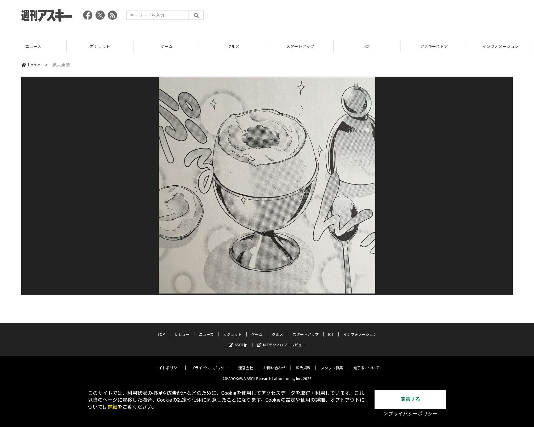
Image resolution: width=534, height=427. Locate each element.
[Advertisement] (400, 17)
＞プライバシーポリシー (410, 414)
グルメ (233, 46)
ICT (367, 46)
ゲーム (167, 46)
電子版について (366, 367)
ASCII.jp (241, 344)
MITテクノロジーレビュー (284, 344)
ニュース (33, 46)
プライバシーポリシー (209, 367)
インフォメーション (500, 46)
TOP (161, 334)
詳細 (112, 407)
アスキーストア (434, 46)
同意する (410, 399)
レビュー (182, 334)
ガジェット (100, 46)
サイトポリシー (168, 367)
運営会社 (245, 367)
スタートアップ (300, 46)
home (34, 64)
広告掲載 (303, 367)
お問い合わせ (274, 367)
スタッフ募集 (332, 367)
